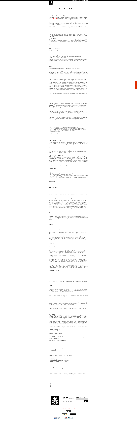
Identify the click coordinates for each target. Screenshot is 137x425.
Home (73, 0)
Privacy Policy (73, 408)
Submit (86, 401)
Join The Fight (79, 0)
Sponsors (83, 0)
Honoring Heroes (86, 0)
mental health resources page (66, 400)
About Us (75, 0)
